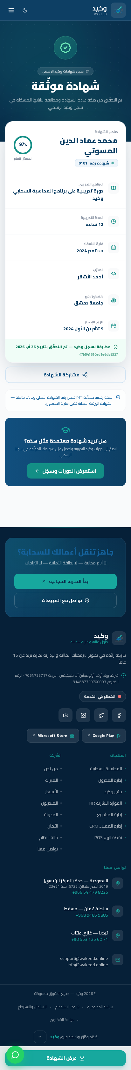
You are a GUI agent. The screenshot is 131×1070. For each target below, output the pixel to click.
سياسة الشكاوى (62, 1019)
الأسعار (51, 791)
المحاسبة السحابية (106, 769)
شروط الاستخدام (67, 1007)
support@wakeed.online (84, 958)
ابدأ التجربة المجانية (69, 581)
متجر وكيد (113, 791)
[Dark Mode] (25, 10)
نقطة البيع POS (108, 837)
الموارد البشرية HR (105, 803)
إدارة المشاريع (109, 814)
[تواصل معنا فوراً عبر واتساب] (15, 1055)
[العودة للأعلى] (40, 1037)
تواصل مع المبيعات (62, 600)
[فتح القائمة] (11, 10)
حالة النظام (48, 837)
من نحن (51, 769)
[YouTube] (65, 715)
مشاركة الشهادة (61, 375)
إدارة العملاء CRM (105, 826)
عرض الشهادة (61, 1058)
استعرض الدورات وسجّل (69, 471)
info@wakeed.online (88, 965)
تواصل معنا (48, 849)
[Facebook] (119, 715)
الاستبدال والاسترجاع (32, 1007)
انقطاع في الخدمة (99, 696)
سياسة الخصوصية (100, 1007)
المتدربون (49, 803)
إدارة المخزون (110, 780)
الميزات (51, 780)
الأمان (52, 826)
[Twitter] (101, 715)
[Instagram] (83, 715)
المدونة (51, 814)
